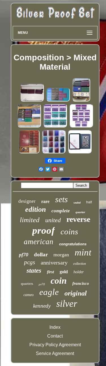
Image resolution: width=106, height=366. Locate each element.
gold (64, 271)
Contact (55, 336)
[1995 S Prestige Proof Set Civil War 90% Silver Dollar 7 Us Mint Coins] (79, 152)
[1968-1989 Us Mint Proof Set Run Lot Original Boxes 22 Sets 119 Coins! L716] (58, 100)
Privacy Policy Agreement (55, 344)
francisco (80, 283)
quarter (80, 212)
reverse (78, 219)
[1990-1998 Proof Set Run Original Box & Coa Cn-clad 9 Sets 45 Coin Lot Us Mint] (55, 126)
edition (35, 209)
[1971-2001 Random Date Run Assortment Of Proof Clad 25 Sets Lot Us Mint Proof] (81, 100)
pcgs (29, 262)
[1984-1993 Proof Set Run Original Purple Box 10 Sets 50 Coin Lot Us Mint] (81, 126)
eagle (49, 292)
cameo (28, 295)
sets (61, 199)
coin (59, 280)
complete (60, 210)
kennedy (42, 306)
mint (83, 252)
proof (43, 230)
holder (78, 272)
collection (79, 264)
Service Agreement (55, 353)
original (75, 293)
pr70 (42, 284)
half (89, 202)
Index (54, 327)
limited (30, 220)
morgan (61, 254)
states (34, 270)
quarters (27, 283)
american (38, 241)
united (53, 220)
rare (45, 201)
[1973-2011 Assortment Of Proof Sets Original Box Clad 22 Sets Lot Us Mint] (29, 126)
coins (69, 231)
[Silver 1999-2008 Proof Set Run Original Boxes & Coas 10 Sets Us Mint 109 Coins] (29, 152)
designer (27, 201)
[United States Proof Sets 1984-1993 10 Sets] (32, 100)
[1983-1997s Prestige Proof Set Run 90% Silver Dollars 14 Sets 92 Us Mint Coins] (53, 152)
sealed (77, 202)
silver (66, 303)
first (50, 272)
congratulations (72, 244)
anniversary (54, 262)
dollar (41, 254)
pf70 (23, 254)
